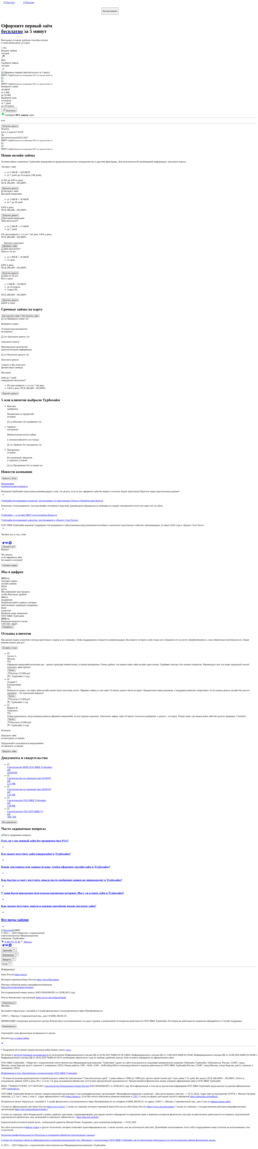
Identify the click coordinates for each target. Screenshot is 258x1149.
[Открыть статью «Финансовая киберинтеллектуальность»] (3, 495)
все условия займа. (19, 1038)
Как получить (12, 11)
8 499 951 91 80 (12, 942)
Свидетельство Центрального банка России (67, 1086)
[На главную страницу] (6, 930)
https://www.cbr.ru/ (56, 1106)
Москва (27, 942)
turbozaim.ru (13, 1088)
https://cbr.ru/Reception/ (48, 979)
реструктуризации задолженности (31, 1055)
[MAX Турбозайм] (10, 543)
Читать (11, 670)
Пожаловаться (80, 11)
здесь (68, 1050)
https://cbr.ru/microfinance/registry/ (17, 987)
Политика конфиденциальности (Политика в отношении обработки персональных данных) (48, 1135)
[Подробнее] (2, 1043)
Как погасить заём (30, 316)
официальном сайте (221, 1101)
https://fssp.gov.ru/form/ (87, 1117)
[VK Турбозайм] (6, 543)
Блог (14, 478)
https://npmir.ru (73, 1096)
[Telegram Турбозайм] (3, 543)
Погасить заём (34, 11)
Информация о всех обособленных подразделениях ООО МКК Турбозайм (39, 1073)
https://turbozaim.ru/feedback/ (204, 1096)
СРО (135, 1096)
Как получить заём (10, 316)
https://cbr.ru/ (21, 974)
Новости (6, 478)
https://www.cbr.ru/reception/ (160, 1106)
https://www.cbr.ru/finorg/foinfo (51, 997)
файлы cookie (32, 1127)
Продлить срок (57, 11)
